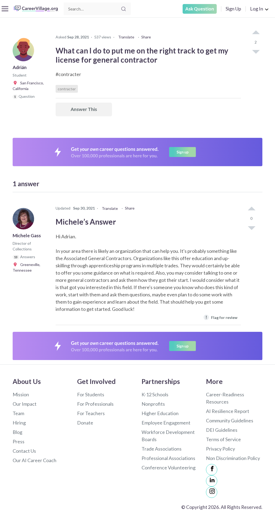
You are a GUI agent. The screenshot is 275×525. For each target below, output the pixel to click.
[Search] (123, 9)
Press (18, 441)
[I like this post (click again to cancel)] (255, 32)
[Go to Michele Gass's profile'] (25, 220)
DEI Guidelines (221, 430)
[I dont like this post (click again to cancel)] (255, 51)
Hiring (19, 423)
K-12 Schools (155, 394)
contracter (67, 89)
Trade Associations (162, 449)
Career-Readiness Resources (225, 398)
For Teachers (91, 413)
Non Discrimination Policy (233, 458)
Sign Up (233, 9)
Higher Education (160, 413)
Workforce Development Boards (168, 435)
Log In (256, 9)
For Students (90, 394)
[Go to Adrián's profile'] (25, 52)
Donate (85, 423)
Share (146, 37)
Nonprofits (153, 404)
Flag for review (221, 317)
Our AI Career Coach (34, 460)
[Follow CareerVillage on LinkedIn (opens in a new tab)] (211, 481)
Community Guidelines (229, 420)
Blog (17, 432)
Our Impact (25, 404)
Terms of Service (223, 439)
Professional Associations (168, 458)
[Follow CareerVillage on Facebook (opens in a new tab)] (211, 469)
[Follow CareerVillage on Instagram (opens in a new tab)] (211, 492)
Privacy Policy (220, 449)
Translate (126, 37)
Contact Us (24, 451)
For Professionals (95, 404)
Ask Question (199, 9)
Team (18, 413)
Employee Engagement (166, 423)
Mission (21, 394)
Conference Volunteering (169, 467)
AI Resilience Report (227, 411)
